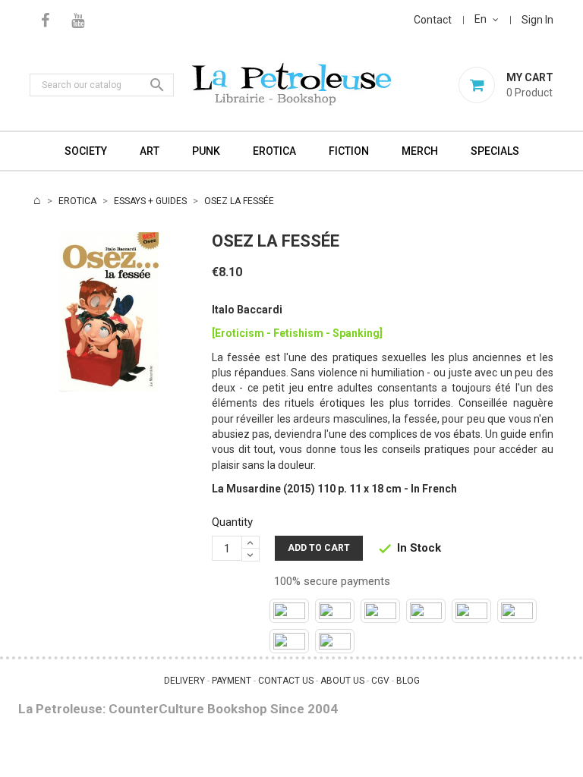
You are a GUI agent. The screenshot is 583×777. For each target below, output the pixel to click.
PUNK (206, 151)
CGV (380, 680)
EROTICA (274, 151)
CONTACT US (286, 680)
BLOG (408, 680)
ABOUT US (342, 680)
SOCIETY (86, 151)
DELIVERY (184, 680)
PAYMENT (231, 680)
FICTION (349, 151)
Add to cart (319, 548)
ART (149, 151)
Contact (433, 20)
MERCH (420, 151)
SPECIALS (495, 151)
